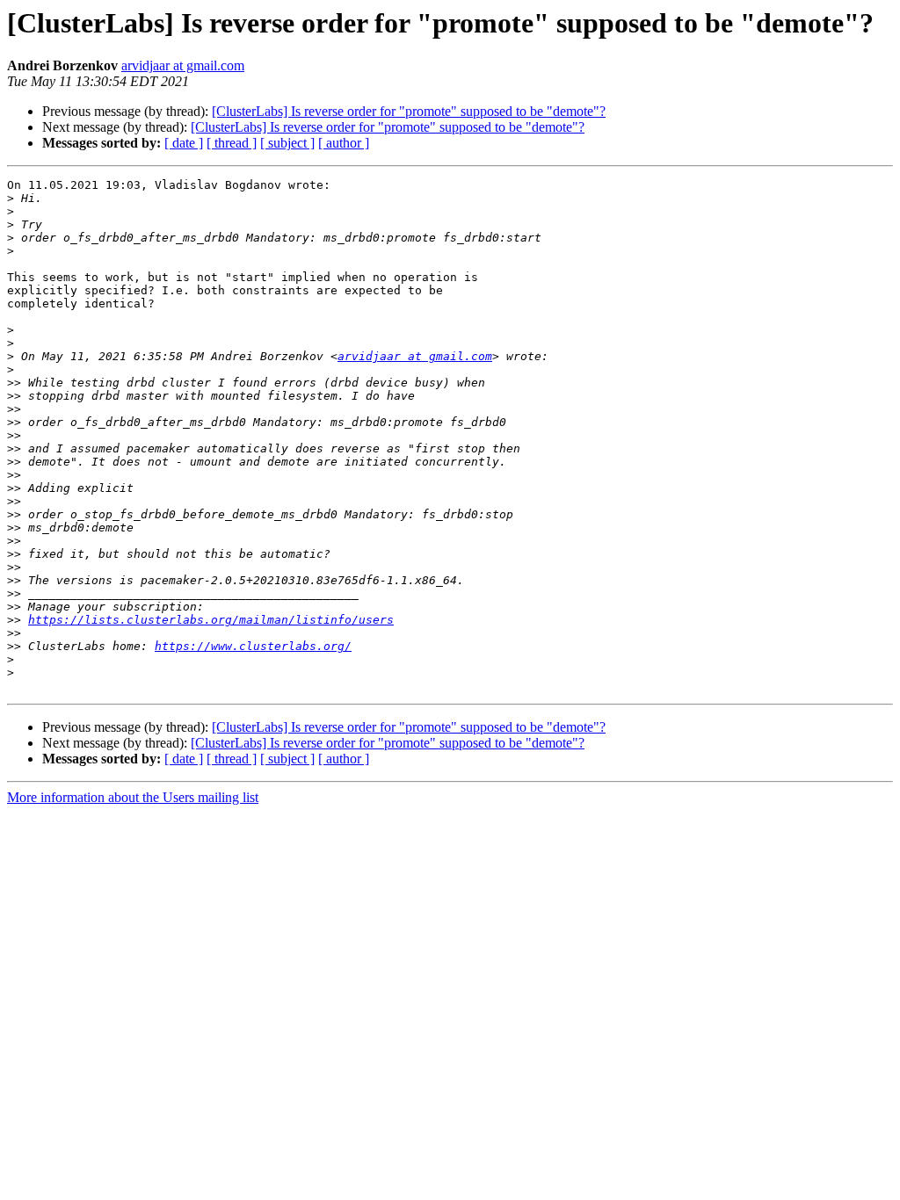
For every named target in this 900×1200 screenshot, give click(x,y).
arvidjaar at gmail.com (182, 65)
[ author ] (343, 142)
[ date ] (183, 142)
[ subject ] (287, 142)
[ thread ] (232, 142)
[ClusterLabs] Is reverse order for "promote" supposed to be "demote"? (409, 111)
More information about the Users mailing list (132, 797)
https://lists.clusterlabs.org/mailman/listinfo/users (211, 619)
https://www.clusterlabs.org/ (253, 646)
